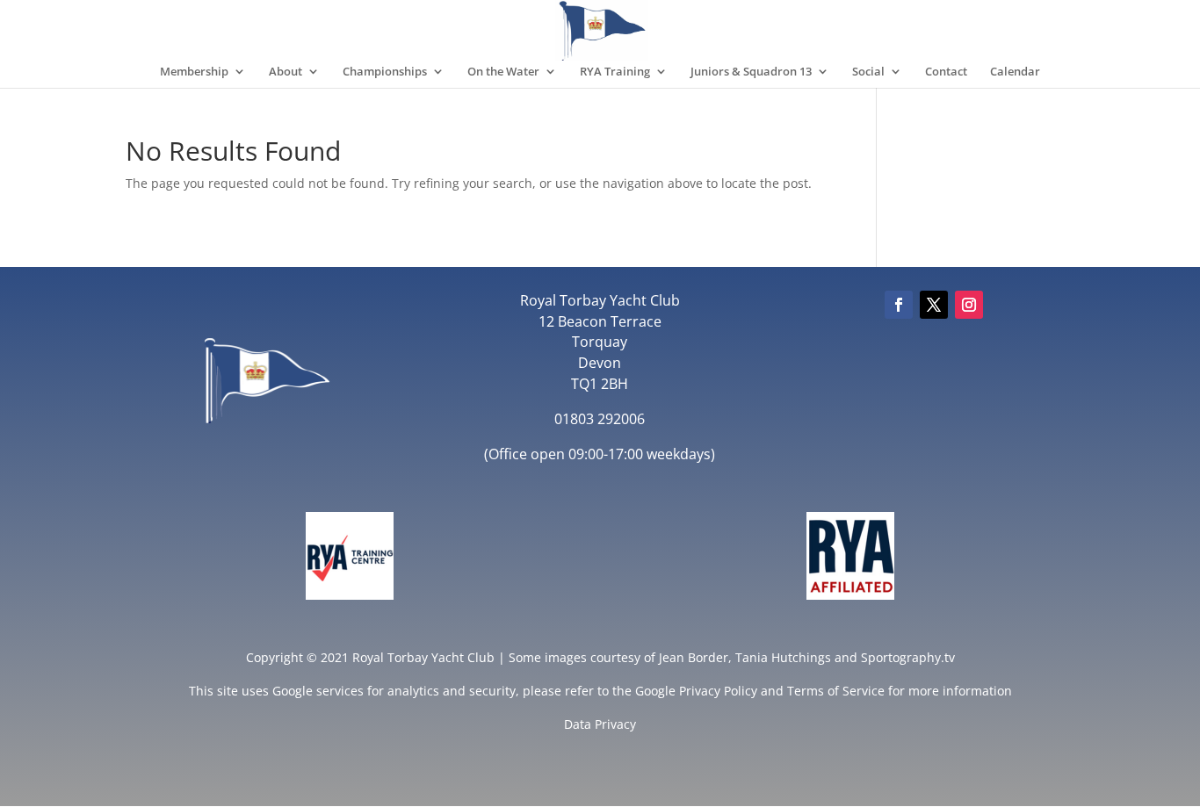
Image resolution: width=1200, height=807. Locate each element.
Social (868, 72)
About (285, 72)
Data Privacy (600, 724)
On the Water (503, 72)
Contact (946, 72)
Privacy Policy (718, 690)
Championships (385, 72)
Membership (194, 72)
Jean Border (693, 657)
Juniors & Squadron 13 (751, 72)
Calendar (1015, 72)
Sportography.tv (908, 657)
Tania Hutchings (783, 657)
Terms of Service (836, 690)
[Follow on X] (934, 305)
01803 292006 (599, 419)
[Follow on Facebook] (899, 305)
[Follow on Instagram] (969, 305)
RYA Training (615, 72)
